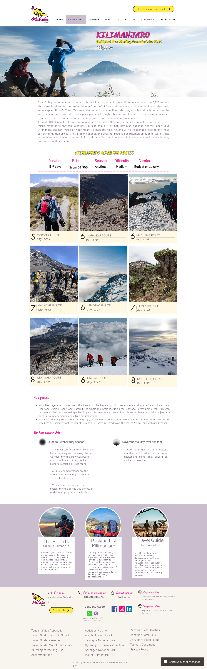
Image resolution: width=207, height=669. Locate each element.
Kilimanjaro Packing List (47, 650)
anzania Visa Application (48, 631)
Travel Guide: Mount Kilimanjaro (52, 645)
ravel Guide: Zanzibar (46, 640)
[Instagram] (122, 609)
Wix (76, 665)
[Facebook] (114, 609)
